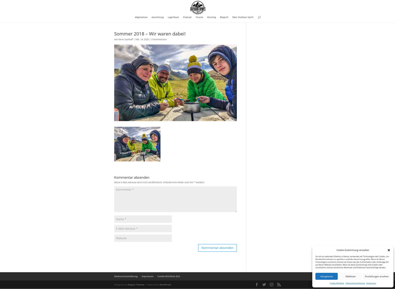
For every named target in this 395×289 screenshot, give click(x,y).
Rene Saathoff (125, 39)
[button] (388, 250)
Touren (199, 17)
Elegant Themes (136, 284)
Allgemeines (141, 17)
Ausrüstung (158, 17)
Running (211, 17)
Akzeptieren (326, 276)
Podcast (187, 17)
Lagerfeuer (173, 17)
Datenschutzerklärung (355, 283)
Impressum (371, 283)
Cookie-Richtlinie (337, 283)
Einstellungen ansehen (377, 276)
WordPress (165, 284)
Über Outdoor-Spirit (243, 17)
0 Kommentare (159, 39)
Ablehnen (350, 276)
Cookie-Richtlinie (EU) (168, 276)
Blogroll (224, 17)
